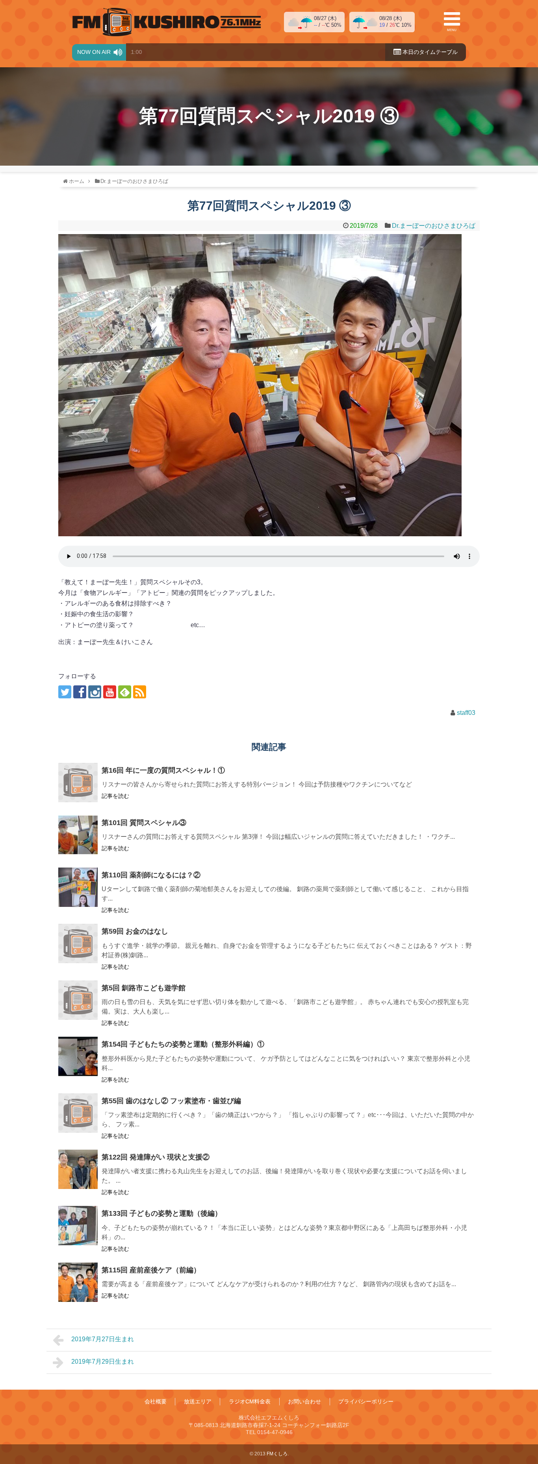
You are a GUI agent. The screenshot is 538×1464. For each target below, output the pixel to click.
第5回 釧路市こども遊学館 (144, 988)
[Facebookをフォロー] (79, 691)
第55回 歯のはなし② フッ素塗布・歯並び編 (171, 1101)
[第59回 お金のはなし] (78, 943)
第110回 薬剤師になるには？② (151, 875)
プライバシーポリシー (365, 1401)
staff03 (466, 712)
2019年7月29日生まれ (102, 1361)
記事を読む (115, 796)
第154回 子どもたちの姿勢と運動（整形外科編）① (183, 1044)
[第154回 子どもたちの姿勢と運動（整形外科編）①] (78, 1056)
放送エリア (197, 1401)
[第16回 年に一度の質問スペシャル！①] (78, 782)
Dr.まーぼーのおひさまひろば (433, 225)
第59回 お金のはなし (135, 931)
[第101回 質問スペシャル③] (78, 835)
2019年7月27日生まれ (102, 1339)
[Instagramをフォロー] (94, 691)
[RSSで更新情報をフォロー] (139, 691)
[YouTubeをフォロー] (109, 691)
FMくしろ (166, 22)
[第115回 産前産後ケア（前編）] (78, 1282)
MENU (451, 30)
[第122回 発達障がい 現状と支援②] (78, 1169)
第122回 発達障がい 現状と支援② (156, 1157)
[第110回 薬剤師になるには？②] (78, 887)
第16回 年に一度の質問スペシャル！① (163, 770)
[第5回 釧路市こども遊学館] (78, 1000)
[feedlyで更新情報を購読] (124, 691)
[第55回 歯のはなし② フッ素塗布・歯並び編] (78, 1113)
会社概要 (156, 1401)
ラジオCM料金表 (250, 1401)
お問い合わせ (304, 1401)
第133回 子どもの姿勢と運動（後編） (162, 1213)
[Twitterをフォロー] (64, 691)
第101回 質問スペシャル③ (144, 823)
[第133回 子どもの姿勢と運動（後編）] (78, 1225)
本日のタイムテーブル (429, 52)
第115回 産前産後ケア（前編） (151, 1270)
